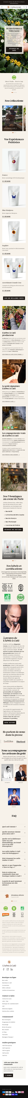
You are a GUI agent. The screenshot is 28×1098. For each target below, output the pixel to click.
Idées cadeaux (6, 988)
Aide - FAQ (5, 1001)
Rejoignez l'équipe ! (7, 1037)
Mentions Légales (7, 1008)
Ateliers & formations (8, 990)
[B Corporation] (14, 915)
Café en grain (6, 1050)
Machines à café (7, 983)
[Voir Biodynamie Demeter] (16, 92)
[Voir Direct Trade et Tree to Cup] (12, 92)
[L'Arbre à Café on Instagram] (7, 969)
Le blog (4, 1032)
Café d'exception (7, 1045)
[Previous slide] (2, 41)
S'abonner (8, 1075)
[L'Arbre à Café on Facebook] (3, 969)
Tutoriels (5, 1034)
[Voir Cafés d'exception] (15, 560)
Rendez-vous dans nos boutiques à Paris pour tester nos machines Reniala (14, 2)
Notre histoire (9, 722)
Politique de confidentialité (10, 1004)
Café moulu (5, 1053)
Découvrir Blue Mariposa (14, 51)
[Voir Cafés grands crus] (14, 560)
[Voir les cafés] (13, 132)
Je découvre (6, 181)
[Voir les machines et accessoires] (14, 132)
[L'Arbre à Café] (14, 7)
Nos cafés (5, 980)
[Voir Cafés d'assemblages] (13, 560)
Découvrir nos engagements (11, 454)
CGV (3, 1006)
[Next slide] (25, 41)
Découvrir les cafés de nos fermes (12, 354)
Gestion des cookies (8, 1011)
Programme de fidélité (8, 1022)
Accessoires (5, 985)
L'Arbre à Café (8, 1089)
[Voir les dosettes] (15, 132)
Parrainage (5, 1024)
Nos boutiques (6, 1019)
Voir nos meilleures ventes (14, 298)
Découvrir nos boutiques (13, 529)
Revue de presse (6, 1027)
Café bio (4, 1055)
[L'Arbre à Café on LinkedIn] (11, 969)
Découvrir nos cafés (8, 401)
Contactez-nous (6, 999)
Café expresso (6, 1048)
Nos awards (5, 1029)
